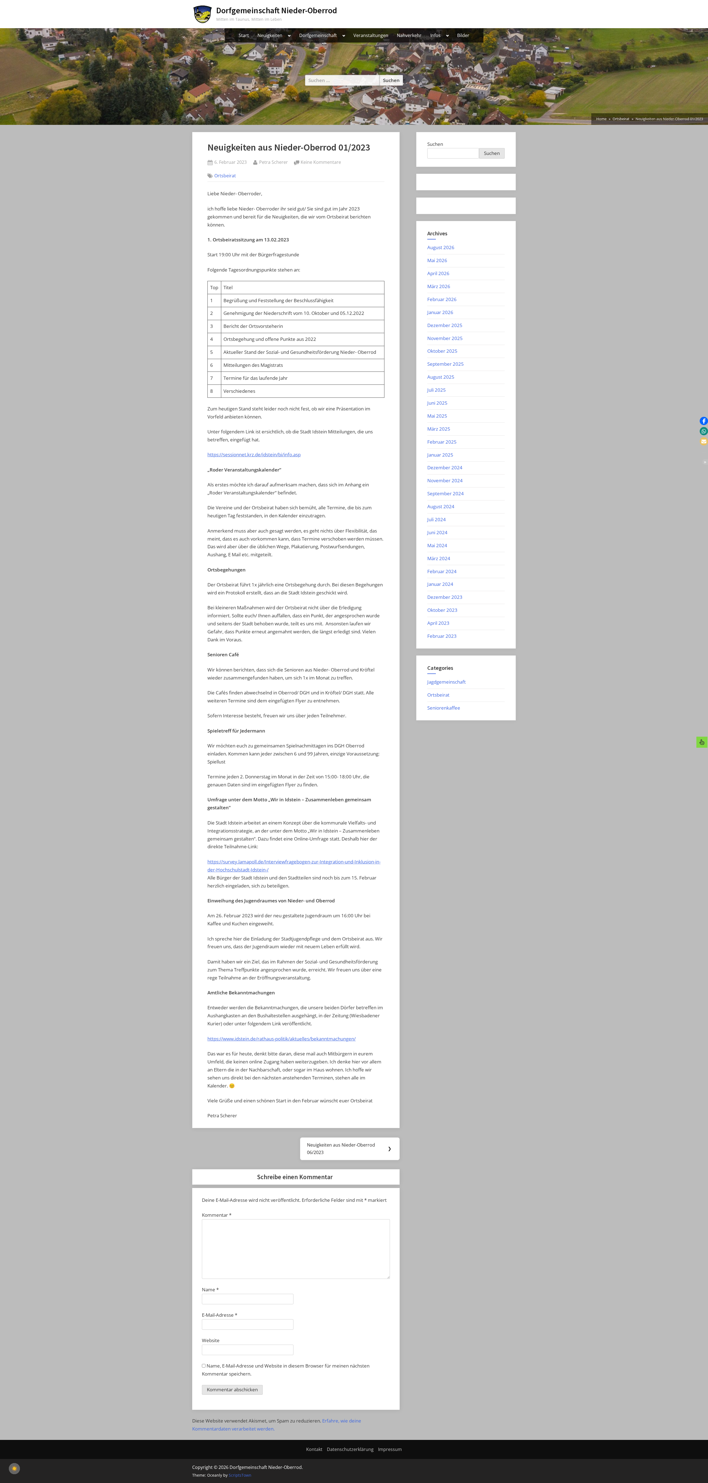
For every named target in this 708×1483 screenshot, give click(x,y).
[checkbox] (14, 1468)
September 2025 (445, 364)
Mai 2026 (437, 260)
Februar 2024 (442, 571)
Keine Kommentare (321, 162)
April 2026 (438, 273)
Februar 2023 (442, 636)
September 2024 (445, 493)
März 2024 (438, 558)
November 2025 (445, 338)
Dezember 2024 (444, 467)
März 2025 (438, 429)
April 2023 (438, 623)
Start (244, 35)
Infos (435, 35)
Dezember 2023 (444, 597)
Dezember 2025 (444, 325)
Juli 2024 (436, 519)
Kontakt (314, 1449)
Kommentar (216, 1215)
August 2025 (440, 377)
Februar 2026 (442, 299)
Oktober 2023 (442, 610)
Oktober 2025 (442, 351)
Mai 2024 (437, 545)
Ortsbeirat (225, 176)
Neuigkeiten (269, 35)
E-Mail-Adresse (219, 1315)
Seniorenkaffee (443, 708)
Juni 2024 (437, 532)
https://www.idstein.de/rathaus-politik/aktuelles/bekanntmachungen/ (281, 1039)
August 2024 (440, 506)
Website (211, 1340)
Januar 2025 (440, 455)
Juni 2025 (437, 403)
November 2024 (445, 480)
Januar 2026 (440, 312)
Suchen (435, 144)
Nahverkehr (409, 35)
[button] (704, 421)
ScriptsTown (240, 1475)
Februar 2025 (442, 442)
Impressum (390, 1449)
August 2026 (440, 247)
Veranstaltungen (370, 35)
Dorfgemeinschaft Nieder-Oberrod (276, 10)
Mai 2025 (437, 416)
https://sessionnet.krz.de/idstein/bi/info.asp (254, 454)
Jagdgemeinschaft (446, 682)
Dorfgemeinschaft (318, 35)
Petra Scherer (273, 162)
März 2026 (438, 286)
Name (210, 1289)
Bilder (463, 35)
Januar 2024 (440, 584)
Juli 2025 (436, 390)
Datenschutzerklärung (350, 1449)
